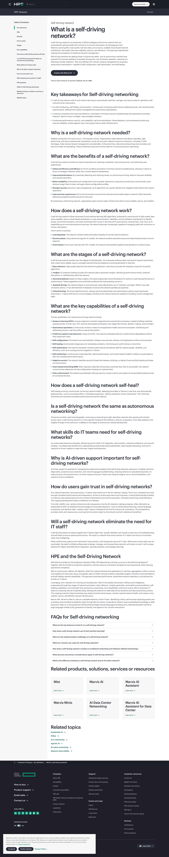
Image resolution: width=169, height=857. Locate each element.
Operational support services (98, 778)
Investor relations (59, 804)
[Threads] (26, 813)
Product (22, 790)
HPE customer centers (131, 806)
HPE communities (130, 802)
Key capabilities (22, 50)
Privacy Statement (24, 844)
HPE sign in (128, 810)
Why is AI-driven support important (28, 69)
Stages (19, 45)
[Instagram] (22, 813)
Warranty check (94, 794)
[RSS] (37, 813)
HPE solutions (21, 82)
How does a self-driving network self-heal (31, 54)
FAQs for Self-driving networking (28, 87)
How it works (21, 41)
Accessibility (57, 782)
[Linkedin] (15, 813)
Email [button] (19, 795)
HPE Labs (56, 794)
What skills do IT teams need (26, 65)
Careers (55, 786)
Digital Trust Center (130, 782)
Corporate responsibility (61, 790)
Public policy (57, 812)
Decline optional (26, 849)
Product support (94, 786)
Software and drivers (96, 790)
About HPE (56, 778)
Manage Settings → (41, 849)
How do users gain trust (25, 74)
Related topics (21, 98)
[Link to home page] (15, 762)
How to (20, 784)
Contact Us (128, 778)
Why (18, 32)
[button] (10, 4)
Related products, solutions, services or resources (30, 92)
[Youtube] (34, 813)
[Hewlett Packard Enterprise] (18, 4)
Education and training (131, 786)
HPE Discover (93, 809)
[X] (19, 813)
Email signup (128, 790)
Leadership (56, 808)
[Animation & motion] (19, 826)
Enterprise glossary (130, 794)
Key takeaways (22, 28)
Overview (150, 12)
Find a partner (129, 829)
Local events (93, 813)
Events (91, 805)
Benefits (19, 36)
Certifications (128, 825)
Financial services (130, 798)
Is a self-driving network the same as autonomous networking (29, 59)
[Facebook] (30, 813)
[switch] (18, 825)
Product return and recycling (98, 782)
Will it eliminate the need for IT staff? (29, 78)
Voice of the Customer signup (134, 814)
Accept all (11, 849)
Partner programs (130, 833)
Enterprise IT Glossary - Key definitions (31, 762)
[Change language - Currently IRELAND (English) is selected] (154, 4)
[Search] (27, 4)
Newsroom (92, 817)
